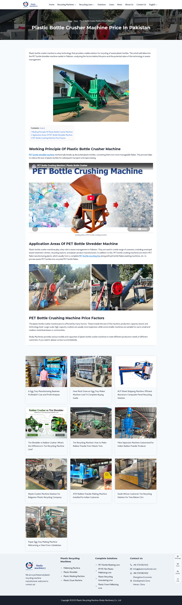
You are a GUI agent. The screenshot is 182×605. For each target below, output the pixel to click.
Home (51, 4)
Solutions (102, 4)
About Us (129, 4)
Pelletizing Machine (72, 568)
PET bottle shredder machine (41, 155)
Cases (111, 4)
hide (42, 128)
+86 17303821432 (140, 573)
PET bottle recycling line (89, 256)
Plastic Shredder (70, 572)
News (119, 4)
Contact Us (141, 4)
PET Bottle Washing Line (109, 565)
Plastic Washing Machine (74, 576)
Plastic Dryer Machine (73, 580)
